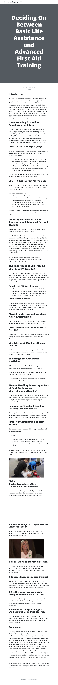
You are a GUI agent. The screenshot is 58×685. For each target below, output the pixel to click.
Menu (51, 2)
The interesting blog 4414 (13, 2)
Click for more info (15, 261)
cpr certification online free (18, 194)
